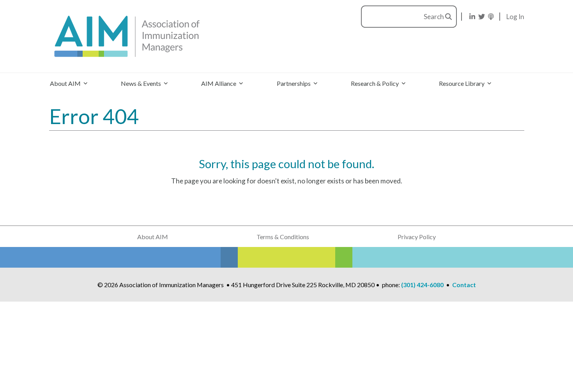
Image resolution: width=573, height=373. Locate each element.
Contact (464, 284)
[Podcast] (491, 16)
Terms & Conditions (282, 236)
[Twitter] (481, 16)
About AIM (152, 236)
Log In (515, 16)
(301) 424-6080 (422, 284)
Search (434, 16)
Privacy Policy (417, 236)
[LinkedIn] (472, 16)
